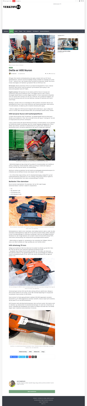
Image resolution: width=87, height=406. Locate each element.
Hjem (11, 65)
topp (43, 351)
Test (24, 31)
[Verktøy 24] (12, 7)
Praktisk (16, 31)
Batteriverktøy (23, 351)
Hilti (31, 351)
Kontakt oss (29, 31)
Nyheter (11, 31)
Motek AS (37, 351)
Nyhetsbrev (6, 31)
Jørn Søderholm (13, 73)
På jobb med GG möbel (64, 51)
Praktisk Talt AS (45, 401)
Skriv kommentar (32, 391)
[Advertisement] (43, 20)
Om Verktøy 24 (35, 31)
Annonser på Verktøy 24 (44, 31)
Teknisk (20, 31)
